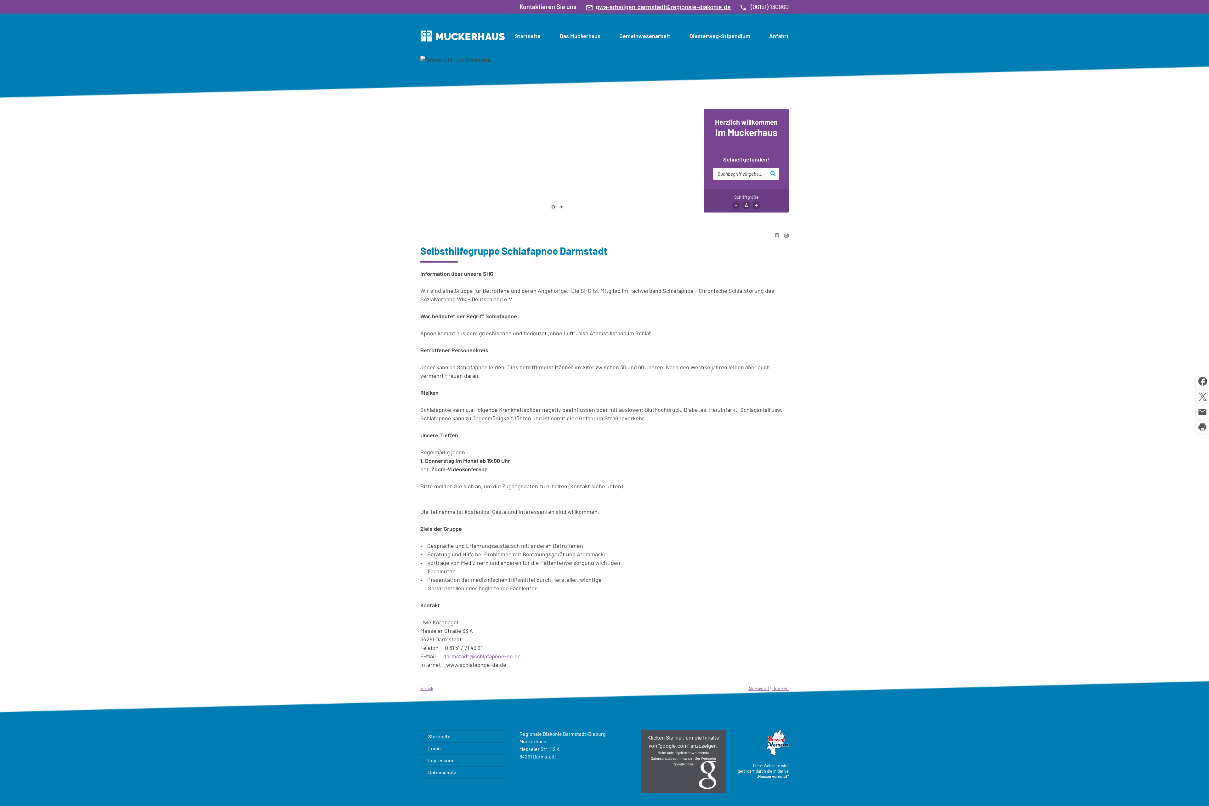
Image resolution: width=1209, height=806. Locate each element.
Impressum (440, 760)
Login (434, 748)
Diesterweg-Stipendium (720, 35)
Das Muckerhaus (580, 35)
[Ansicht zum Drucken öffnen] (786, 235)
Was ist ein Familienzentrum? (585, 177)
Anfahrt (779, 35)
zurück (426, 688)
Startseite (528, 35)
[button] (683, 761)
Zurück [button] (429, 131)
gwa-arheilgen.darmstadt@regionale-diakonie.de (663, 6)
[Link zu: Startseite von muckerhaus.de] (462, 36)
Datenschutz (442, 772)
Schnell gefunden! (746, 159)
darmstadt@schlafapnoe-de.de (482, 656)
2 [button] (561, 207)
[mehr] (651, 186)
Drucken (780, 688)
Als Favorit (758, 688)
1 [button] (553, 207)
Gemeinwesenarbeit (644, 35)
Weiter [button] (685, 131)
